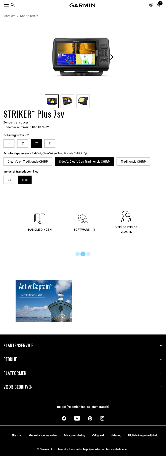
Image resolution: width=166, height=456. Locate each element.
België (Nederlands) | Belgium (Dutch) (83, 407)
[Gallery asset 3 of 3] (83, 101)
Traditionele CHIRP (133, 161)
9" (50, 143)
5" (22, 143)
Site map (16, 435)
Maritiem (9, 15)
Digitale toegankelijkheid (143, 435)
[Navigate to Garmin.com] (83, 5)
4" (9, 143)
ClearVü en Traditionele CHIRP (28, 161)
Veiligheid (98, 435)
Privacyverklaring (74, 435)
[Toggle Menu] (2, 4)
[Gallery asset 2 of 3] (67, 101)
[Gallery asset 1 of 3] (81, 57)
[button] (45, 153)
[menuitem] (13, 5)
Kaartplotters (29, 15)
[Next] (112, 57)
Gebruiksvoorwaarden (43, 435)
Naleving (116, 435)
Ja (9, 179)
